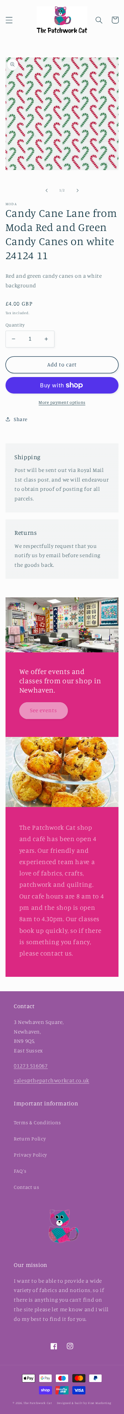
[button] (9, 20)
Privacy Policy (30, 1155)
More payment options (62, 402)
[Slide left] (46, 190)
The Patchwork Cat (37, 1403)
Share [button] (21, 419)
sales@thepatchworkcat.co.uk (51, 1080)
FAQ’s (20, 1171)
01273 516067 (31, 1065)
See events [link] (43, 710)
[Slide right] (77, 190)
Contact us (26, 1187)
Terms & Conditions (37, 1122)
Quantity (15, 325)
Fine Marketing (99, 1403)
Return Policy (30, 1138)
